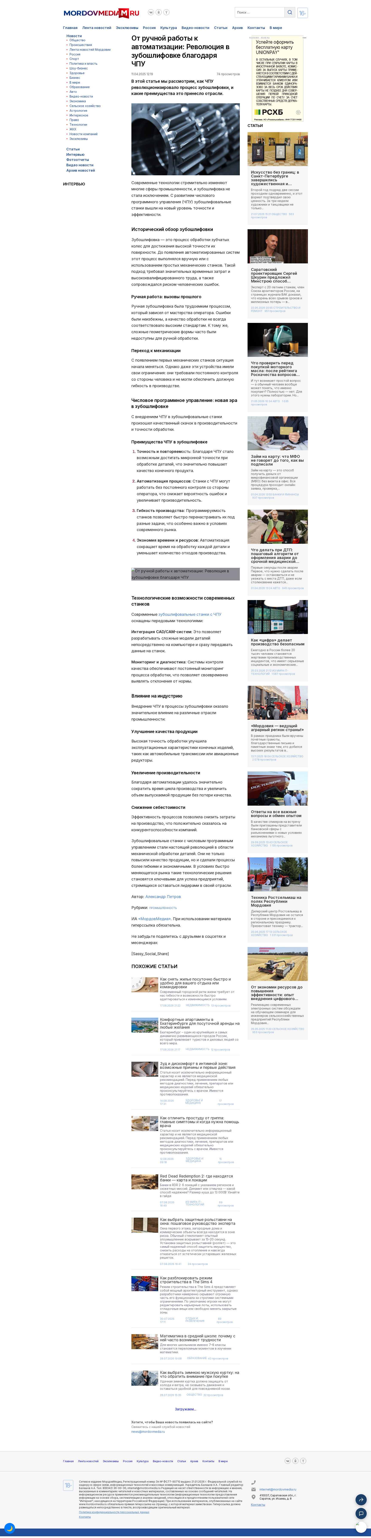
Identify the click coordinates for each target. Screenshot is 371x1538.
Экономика (78, 101)
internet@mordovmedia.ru (278, 1489)
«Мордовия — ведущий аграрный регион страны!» (277, 728)
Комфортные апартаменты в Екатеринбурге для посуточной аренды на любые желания (200, 1023)
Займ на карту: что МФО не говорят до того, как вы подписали (277, 460)
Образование (80, 87)
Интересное (79, 115)
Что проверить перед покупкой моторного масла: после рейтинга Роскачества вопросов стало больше (274, 371)
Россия (149, 28)
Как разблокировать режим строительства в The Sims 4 (186, 1280)
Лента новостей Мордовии (90, 49)
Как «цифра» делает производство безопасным (277, 642)
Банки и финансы (286, 494)
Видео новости (79, 165)
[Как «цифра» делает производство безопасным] (278, 617)
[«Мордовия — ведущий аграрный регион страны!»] (278, 703)
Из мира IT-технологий (195, 1203)
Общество (77, 40)
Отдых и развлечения (195, 1320)
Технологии (78, 124)
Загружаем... (185, 1409)
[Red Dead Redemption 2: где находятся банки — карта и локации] (144, 1192)
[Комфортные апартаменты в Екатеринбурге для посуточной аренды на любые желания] (144, 1036)
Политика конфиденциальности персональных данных (114, 1512)
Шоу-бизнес (79, 68)
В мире (276, 28)
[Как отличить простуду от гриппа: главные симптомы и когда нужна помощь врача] (144, 1141)
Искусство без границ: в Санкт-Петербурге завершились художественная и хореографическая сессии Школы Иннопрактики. (277, 182)
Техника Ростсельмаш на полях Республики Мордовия (276, 901)
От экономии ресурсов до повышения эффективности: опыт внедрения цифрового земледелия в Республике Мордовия (277, 997)
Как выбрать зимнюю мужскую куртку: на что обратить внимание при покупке (199, 1374)
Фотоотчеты (77, 159)
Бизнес (75, 77)
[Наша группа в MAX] (361, 1527)
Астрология (78, 110)
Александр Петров (163, 896)
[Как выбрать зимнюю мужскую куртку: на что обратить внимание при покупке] (144, 1385)
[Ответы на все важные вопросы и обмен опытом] (278, 788)
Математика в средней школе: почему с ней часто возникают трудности (197, 1338)
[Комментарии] (361, 1513)
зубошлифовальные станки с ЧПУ (189, 614)
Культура (168, 28)
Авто (73, 91)
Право (74, 120)
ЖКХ (73, 129)
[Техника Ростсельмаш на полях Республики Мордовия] (278, 874)
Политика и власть (83, 63)
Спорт (74, 59)
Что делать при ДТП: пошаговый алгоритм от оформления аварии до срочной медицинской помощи (275, 558)
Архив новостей (80, 170)
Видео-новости (195, 28)
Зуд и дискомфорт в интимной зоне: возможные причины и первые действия (198, 1065)
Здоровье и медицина (194, 1101)
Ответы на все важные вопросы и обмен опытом (277, 813)
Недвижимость (198, 1005)
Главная (70, 28)
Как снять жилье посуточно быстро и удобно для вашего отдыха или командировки (195, 983)
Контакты (256, 28)
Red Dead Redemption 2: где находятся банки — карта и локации (196, 1178)
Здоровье (77, 73)
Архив (237, 28)
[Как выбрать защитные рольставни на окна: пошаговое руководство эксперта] (144, 1243)
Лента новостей (96, 28)
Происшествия (81, 45)
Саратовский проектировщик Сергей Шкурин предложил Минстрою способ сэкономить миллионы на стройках (276, 279)
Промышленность (163, 908)
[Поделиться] (361, 1499)
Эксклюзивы (127, 28)
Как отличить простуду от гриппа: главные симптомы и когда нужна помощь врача (199, 1122)
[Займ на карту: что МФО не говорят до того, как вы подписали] (278, 433)
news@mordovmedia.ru (148, 1431)
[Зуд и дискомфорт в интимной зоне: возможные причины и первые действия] (144, 1085)
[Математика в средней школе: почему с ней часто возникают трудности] (144, 1348)
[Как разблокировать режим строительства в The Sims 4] (144, 1301)
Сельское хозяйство (85, 106)
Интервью (75, 154)
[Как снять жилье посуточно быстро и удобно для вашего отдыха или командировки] (144, 993)
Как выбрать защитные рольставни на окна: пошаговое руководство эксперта (197, 1221)
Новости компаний (83, 134)
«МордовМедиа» (154, 918)
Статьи (220, 28)
